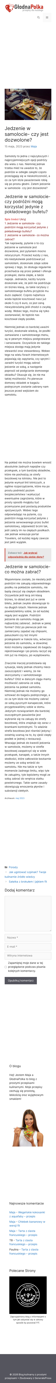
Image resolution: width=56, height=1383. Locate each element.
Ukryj (22, 219)
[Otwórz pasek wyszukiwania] (38, 17)
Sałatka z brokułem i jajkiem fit (28, 881)
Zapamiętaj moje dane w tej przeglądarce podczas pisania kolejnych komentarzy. (26, 966)
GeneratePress (43, 1378)
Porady (13, 867)
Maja (12, 1212)
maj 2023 (20, 798)
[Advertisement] (28, 59)
